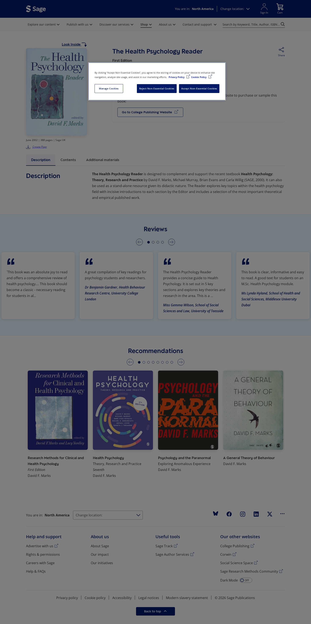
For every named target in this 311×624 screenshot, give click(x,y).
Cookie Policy (199, 77)
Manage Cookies (109, 88)
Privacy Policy (177, 77)
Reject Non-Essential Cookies (156, 88)
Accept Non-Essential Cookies (199, 88)
